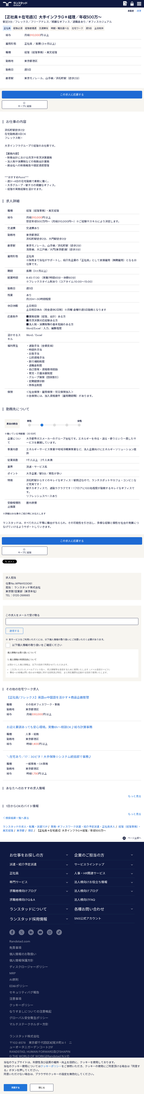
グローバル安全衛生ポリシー (28, 1018)
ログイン (132, 4)
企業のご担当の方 (89, 855)
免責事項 (15, 947)
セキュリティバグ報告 (24, 992)
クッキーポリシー (21, 1005)
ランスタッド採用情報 (28, 919)
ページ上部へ (134, 838)
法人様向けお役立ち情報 (90, 882)
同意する (15, 1087)
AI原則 (13, 979)
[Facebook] (12, 932)
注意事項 (15, 998)
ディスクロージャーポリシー (28, 966)
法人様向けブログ (86, 890)
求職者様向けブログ (23, 890)
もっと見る (134, 796)
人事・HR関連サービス (89, 873)
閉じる (42, 1087)
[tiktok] (59, 932)
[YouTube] (40, 932)
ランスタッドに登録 (125, 3)
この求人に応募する (72, 94)
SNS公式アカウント (87, 918)
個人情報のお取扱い (22, 954)
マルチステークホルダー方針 (28, 1024)
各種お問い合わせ (89, 909)
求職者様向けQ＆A (22, 899)
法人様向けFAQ (84, 899)
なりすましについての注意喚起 (30, 1011)
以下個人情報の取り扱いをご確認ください (37, 645)
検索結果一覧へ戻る (17, 818)
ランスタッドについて (28, 909)
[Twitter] (21, 932)
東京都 (21, 830)
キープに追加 (24, 106)
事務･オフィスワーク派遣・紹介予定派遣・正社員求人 (83, 826)
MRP (12, 973)
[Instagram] (49, 932)
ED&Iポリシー (18, 986)
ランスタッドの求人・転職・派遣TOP (25, 826)
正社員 (14, 873)
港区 (30, 830)
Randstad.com (19, 941)
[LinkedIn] (31, 932)
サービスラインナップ (89, 864)
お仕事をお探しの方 (26, 855)
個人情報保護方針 (21, 960)
